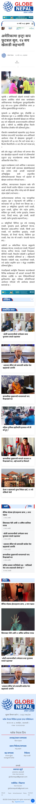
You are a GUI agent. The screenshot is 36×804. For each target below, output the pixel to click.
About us (3, 794)
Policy (25, 793)
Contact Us (30, 794)
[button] (32, 24)
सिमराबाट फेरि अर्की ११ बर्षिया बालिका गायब (17, 633)
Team (9, 793)
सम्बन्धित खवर (8, 310)
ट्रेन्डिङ (4, 580)
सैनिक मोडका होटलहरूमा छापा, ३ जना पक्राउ (17, 604)
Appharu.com (19, 802)
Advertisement (17, 793)
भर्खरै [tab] (6, 506)
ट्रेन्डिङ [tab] (30, 506)
